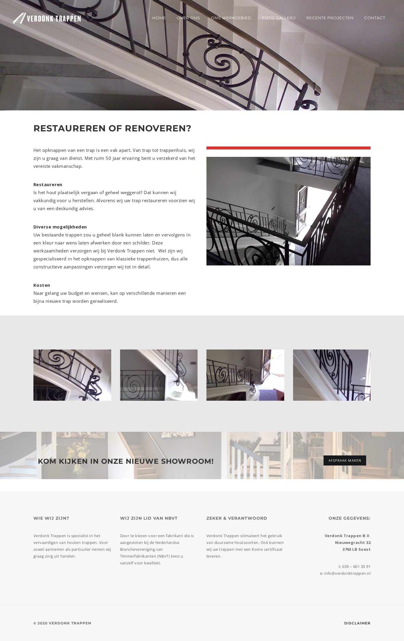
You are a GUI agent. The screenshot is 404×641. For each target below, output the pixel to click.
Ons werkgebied (231, 17)
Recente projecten (329, 17)
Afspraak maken (345, 460)
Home (159, 17)
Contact (374, 17)
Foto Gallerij (279, 17)
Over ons (188, 17)
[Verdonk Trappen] (47, 18)
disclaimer (357, 623)
